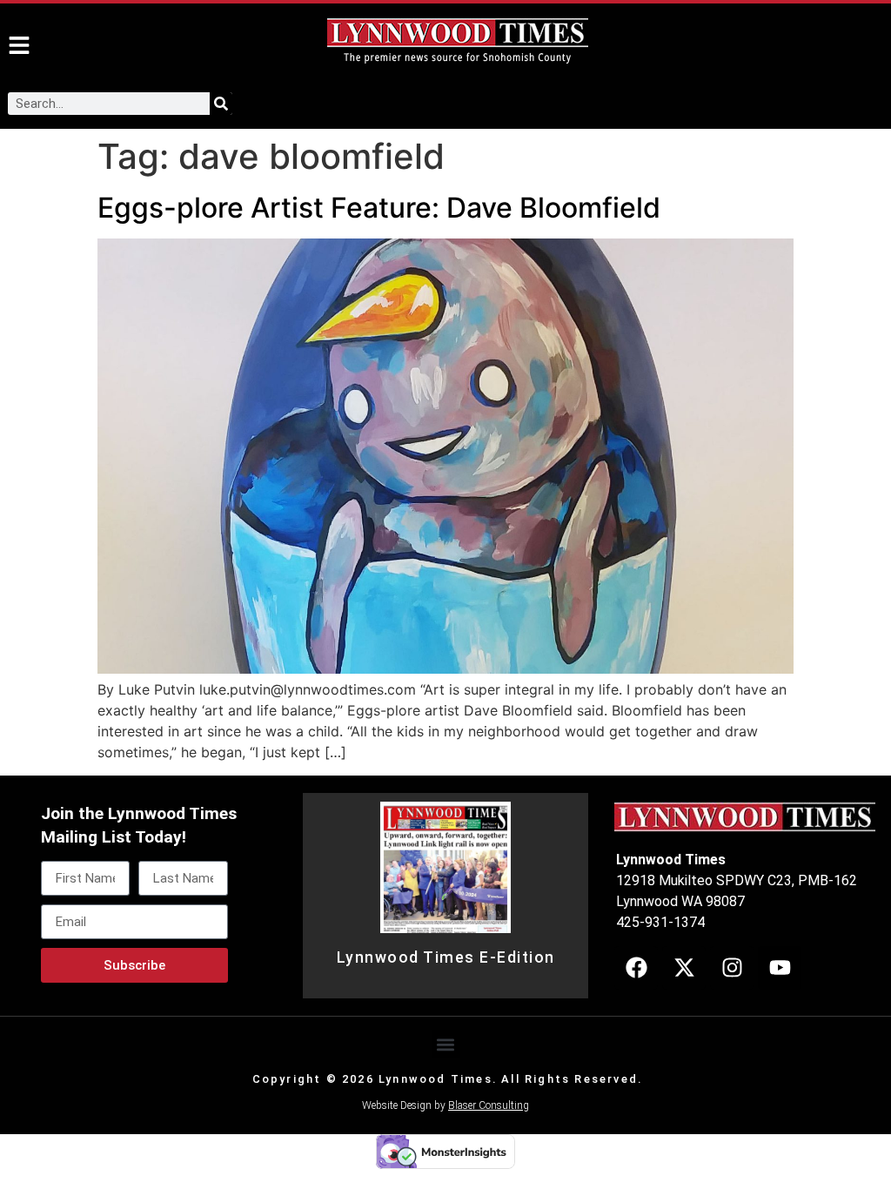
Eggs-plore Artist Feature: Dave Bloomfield (378, 208)
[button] (446, 1044)
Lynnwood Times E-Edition (446, 957)
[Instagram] (732, 968)
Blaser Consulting (488, 1105)
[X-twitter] (684, 968)
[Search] (221, 103)
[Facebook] (636, 968)
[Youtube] (779, 968)
